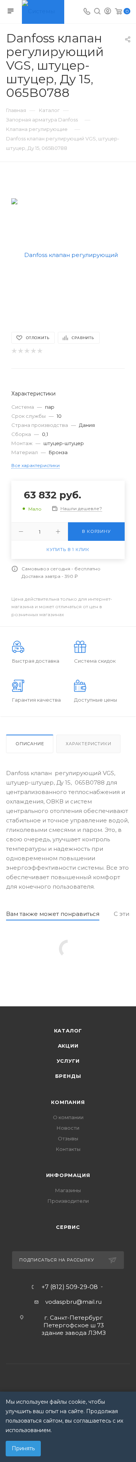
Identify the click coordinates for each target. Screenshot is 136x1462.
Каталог (68, 1031)
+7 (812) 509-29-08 (70, 1287)
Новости (68, 1128)
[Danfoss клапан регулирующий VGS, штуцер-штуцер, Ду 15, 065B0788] (68, 254)
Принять (23, 1448)
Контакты (68, 1149)
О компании (68, 1117)
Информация (68, 1175)
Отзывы (68, 1138)
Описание (29, 743)
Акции (68, 1046)
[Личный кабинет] (107, 12)
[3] (26, 351)
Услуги (68, 1061)
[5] (39, 351)
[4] (33, 351)
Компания (68, 1102)
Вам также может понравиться (52, 913)
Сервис (68, 1227)
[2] (20, 351)
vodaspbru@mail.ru (73, 1301)
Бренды (68, 1076)
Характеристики (88, 743)
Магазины (68, 1190)
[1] (14, 351)
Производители (68, 1201)
